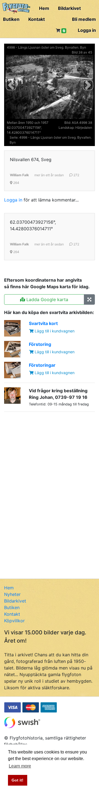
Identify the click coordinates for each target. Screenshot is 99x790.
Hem (44, 8)
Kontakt (36, 19)
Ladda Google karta (46, 299)
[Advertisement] (45, 450)
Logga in (87, 30)
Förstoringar (42, 365)
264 (15, 183)
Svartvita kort (43, 323)
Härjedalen (83, 127)
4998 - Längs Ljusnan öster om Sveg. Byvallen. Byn (46, 47)
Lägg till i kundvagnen (54, 331)
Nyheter (12, 594)
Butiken (11, 19)
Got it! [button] (17, 780)
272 (76, 175)
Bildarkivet (69, 8)
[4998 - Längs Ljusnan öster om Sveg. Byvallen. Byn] (89, 299)
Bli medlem (84, 19)
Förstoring (40, 344)
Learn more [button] (20, 766)
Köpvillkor (14, 620)
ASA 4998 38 (82, 123)
